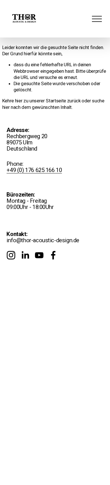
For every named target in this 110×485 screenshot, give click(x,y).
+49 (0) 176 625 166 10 (34, 170)
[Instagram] (11, 255)
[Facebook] (53, 255)
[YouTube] (39, 255)
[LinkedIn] (25, 255)
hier (19, 100)
